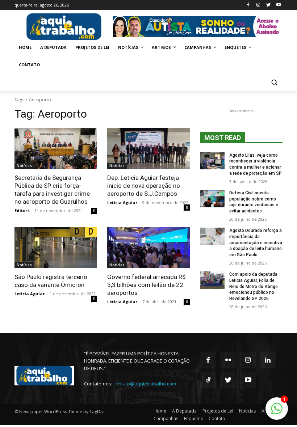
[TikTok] (208, 380)
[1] (277, 412)
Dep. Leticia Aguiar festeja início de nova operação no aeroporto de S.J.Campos (143, 185)
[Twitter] (268, 5)
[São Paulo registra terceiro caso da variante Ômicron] (55, 247)
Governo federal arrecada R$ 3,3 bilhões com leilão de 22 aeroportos (146, 284)
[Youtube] (278, 5)
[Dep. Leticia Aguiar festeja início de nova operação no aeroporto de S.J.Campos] (148, 148)
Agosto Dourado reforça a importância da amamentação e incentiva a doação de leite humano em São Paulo (255, 242)
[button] (274, 82)
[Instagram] (258, 5)
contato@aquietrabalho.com (144, 383)
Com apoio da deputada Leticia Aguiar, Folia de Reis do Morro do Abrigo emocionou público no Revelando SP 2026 (253, 286)
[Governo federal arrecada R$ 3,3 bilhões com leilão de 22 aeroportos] (148, 247)
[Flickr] (228, 360)
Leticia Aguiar (122, 202)
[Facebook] (248, 5)
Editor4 (21, 210)
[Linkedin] (268, 360)
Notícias (24, 165)
